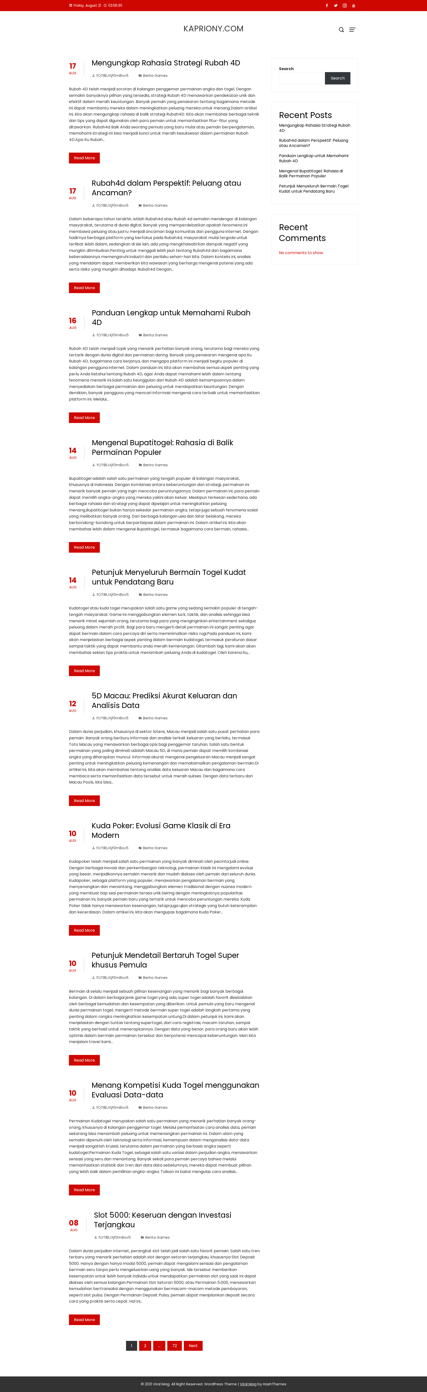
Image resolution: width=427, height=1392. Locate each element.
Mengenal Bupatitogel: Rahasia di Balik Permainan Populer (162, 447)
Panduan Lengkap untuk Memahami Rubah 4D (171, 317)
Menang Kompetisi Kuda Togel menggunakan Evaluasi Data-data (175, 1090)
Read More (84, 158)
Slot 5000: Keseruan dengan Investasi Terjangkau (163, 1220)
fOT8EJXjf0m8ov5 (112, 75)
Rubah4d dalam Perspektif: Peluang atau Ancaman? (166, 188)
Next (193, 1346)
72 (174, 1346)
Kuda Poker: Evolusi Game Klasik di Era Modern (161, 830)
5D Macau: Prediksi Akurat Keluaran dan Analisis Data (164, 700)
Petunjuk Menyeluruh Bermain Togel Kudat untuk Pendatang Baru (169, 577)
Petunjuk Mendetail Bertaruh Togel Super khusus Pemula (165, 960)
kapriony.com (214, 28)
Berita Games (155, 75)
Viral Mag (248, 1384)
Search (286, 69)
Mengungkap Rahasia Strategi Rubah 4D (166, 63)
